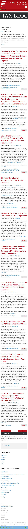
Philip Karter (18, 63)
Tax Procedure (12, 130)
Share (23, 88)
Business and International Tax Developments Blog (12, 474)
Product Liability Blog (6, 490)
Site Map (3, 515)
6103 (8, 203)
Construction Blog (5, 476)
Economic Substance (14, 169)
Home (2, 504)
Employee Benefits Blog (6, 478)
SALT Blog (3, 494)
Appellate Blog (4, 471)
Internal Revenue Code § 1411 (15, 162)
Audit (2, 463)
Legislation (17, 170)
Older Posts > (23, 431)
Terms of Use (4, 512)
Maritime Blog (4, 487)
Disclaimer (3, 508)
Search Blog (5, 433)
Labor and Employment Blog (7, 485)
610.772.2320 (7, 31)
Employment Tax (4, 130)
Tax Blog (3, 497)
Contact (3, 517)
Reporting (3, 172)
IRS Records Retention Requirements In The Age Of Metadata (12, 180)
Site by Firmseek (5, 519)
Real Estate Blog (5, 492)
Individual (3, 461)
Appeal (15, 85)
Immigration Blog (5, 480)
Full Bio (2, 44)
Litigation (3, 459)
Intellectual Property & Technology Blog (10, 483)
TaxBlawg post (9, 187)
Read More (3, 83)
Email (2, 31)
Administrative (4, 455)
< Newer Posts (5, 431)
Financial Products (5, 170)
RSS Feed (7, 445)
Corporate (3, 457)
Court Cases (9, 87)
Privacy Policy (4, 510)
